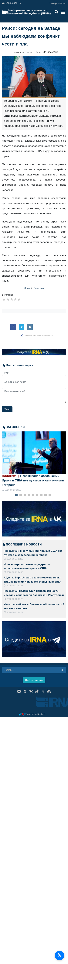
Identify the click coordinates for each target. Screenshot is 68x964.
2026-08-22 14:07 (15, 612)
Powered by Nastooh (35, 714)
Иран (27, 288)
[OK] (25, 691)
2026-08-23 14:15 (15, 572)
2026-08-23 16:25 (13, 490)
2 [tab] (20, 495)
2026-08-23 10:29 (15, 599)
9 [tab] (49, 495)
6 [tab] (37, 495)
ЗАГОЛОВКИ (15, 427)
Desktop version (34, 680)
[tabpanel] (34, 461)
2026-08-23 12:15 (15, 585)
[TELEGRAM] (19, 691)
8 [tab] (45, 495)
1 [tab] (16, 495)
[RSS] (49, 691)
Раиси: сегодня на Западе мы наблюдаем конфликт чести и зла (31, 36)
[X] (43, 691)
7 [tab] (41, 495)
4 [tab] (29, 495)
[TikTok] (37, 691)
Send (7, 409)
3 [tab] (25, 495)
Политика (38, 288)
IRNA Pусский (29, 12)
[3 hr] (34, 452)
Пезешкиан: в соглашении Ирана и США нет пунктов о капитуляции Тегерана (33, 480)
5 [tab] (33, 495)
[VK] (31, 691)
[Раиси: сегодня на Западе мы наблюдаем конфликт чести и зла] (34, 77)
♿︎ (59, 955)
